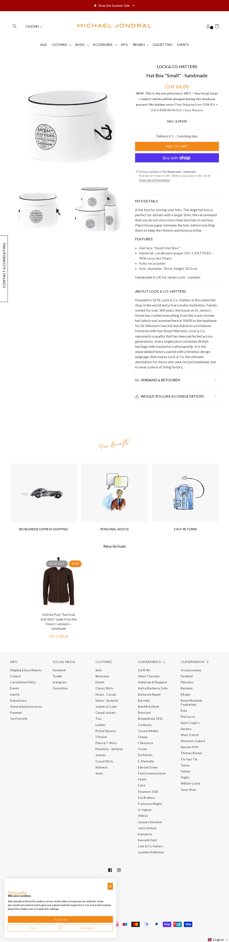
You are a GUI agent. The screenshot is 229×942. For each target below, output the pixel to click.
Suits (98, 670)
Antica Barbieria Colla (153, 688)
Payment (16, 712)
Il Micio (142, 816)
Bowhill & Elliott (148, 706)
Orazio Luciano (191, 670)
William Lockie (191, 783)
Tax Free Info (19, 718)
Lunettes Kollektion (151, 852)
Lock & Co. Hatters (150, 846)
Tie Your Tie (189, 759)
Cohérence (145, 743)
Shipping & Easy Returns (26, 670)
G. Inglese (144, 810)
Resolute (187, 688)
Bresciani (144, 712)
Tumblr (57, 676)
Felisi (141, 785)
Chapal (142, 737)
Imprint (15, 694)
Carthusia (144, 725)
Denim (100, 682)
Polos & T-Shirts (106, 743)
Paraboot (187, 676)
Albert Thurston (148, 676)
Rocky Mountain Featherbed (191, 702)
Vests (99, 773)
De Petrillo (145, 755)
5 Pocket (101, 737)
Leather (100, 725)
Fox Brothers (146, 797)
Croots (142, 749)
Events (14, 688)
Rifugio (185, 694)
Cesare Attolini (148, 731)
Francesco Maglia (150, 804)
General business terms (26, 706)
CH (32, 26)
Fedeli (142, 779)
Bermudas (102, 676)
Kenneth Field (147, 840)
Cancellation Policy (23, 682)
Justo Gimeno (147, 828)
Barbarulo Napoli (149, 694)
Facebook (59, 670)
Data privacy (18, 700)
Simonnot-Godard (193, 741)
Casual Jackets (105, 712)
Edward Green (147, 767)
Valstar (186, 771)
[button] (14, 26)
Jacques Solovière (150, 822)
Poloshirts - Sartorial (109, 749)
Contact (15, 676)
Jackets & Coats (106, 706)
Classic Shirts (104, 688)
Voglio (185, 777)
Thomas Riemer (191, 753)
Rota (184, 710)
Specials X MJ (189, 747)
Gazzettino (60, 688)
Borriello (144, 700)
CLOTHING (59, 44)
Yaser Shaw (188, 789)
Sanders (186, 729)
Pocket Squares (105, 731)
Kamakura (145, 834)
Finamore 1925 (148, 791)
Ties (98, 718)
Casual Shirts (104, 761)
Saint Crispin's (190, 723)
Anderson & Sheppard (152, 682)
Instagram (60, 682)
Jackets (100, 755)
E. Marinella (146, 761)
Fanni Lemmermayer (152, 773)
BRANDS (139, 44)
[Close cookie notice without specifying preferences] (110, 886)
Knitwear (101, 767)
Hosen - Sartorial (106, 700)
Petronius (187, 682)
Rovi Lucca (188, 716)
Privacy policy (17, 892)
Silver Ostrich (190, 735)
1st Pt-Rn (144, 670)
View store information (154, 180)
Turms (185, 765)
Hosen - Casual (105, 694)
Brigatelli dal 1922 (150, 718)
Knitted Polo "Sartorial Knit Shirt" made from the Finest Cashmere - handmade (58, 621)
